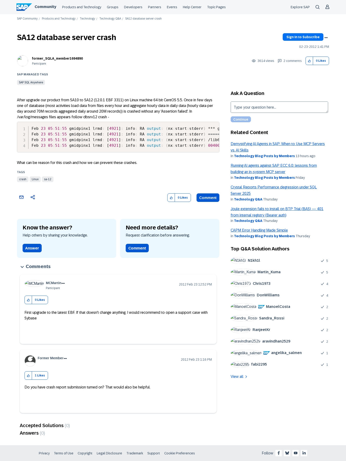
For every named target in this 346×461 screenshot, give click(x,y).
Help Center (192, 7)
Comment (208, 198)
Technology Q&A (110, 18)
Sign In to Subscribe (303, 37)
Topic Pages (216, 7)
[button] (309, 61)
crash (22, 179)
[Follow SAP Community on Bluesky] (287, 453)
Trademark (134, 453)
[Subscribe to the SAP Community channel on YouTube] (296, 453)
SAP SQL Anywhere (31, 82)
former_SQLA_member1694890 (57, 58)
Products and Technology (81, 7)
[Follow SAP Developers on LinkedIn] (304, 453)
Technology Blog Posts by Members (264, 156)
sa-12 (47, 179)
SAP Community (27, 18)
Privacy (44, 453)
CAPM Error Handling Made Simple (259, 230)
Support (153, 453)
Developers (133, 7)
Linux (35, 179)
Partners (154, 7)
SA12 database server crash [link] (143, 18)
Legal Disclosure (109, 453)
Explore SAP (300, 7)
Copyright (85, 453)
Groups (112, 7)
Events (172, 7)
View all (237, 377)
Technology (87, 18)
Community (45, 7)
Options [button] (326, 38)
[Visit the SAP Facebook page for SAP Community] (279, 453)
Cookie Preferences (179, 453)
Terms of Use (63, 453)
